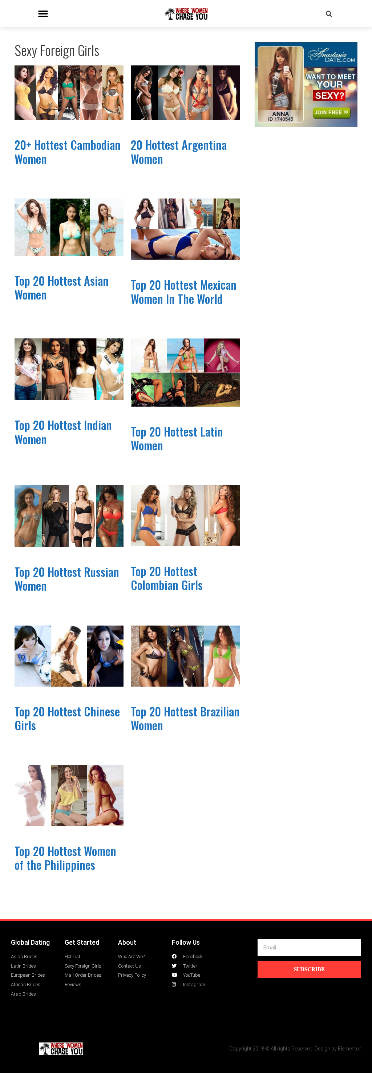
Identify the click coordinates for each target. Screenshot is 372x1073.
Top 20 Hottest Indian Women (63, 431)
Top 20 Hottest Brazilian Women (185, 718)
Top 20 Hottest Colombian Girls (167, 577)
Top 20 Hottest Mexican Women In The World (183, 291)
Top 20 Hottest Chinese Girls (67, 718)
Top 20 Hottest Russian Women (67, 578)
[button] (43, 14)
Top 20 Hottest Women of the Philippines (65, 857)
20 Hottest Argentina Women (179, 151)
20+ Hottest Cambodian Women (68, 151)
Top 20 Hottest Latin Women (177, 438)
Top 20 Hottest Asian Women (62, 287)
